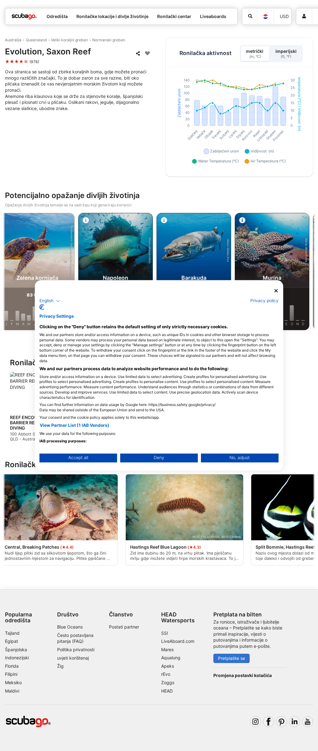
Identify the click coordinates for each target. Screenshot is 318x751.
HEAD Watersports (178, 617)
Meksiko (13, 682)
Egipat (11, 641)
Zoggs (167, 682)
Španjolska (16, 649)
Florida (12, 666)
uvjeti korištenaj (73, 658)
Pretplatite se (231, 658)
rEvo (165, 674)
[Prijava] (304, 16)
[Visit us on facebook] (268, 721)
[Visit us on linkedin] (294, 721)
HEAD (167, 690)
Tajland (12, 633)
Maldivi (12, 690)
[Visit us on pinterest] (281, 721)
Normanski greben (108, 40)
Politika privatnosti (75, 649)
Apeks (167, 666)
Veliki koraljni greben (69, 40)
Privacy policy (264, 300)
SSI (164, 633)
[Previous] (10, 272)
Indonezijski (17, 657)
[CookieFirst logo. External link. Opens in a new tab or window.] (41, 307)
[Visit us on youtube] (307, 721)
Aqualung (170, 657)
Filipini (11, 674)
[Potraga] (249, 16)
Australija (13, 40)
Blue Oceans (70, 626)
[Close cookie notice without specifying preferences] (276, 291)
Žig (60, 666)
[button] (49, 301)
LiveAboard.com (177, 641)
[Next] (308, 272)
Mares (167, 649)
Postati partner (124, 626)
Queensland (36, 40)
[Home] (24, 16)
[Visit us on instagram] (255, 721)
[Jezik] (265, 16)
